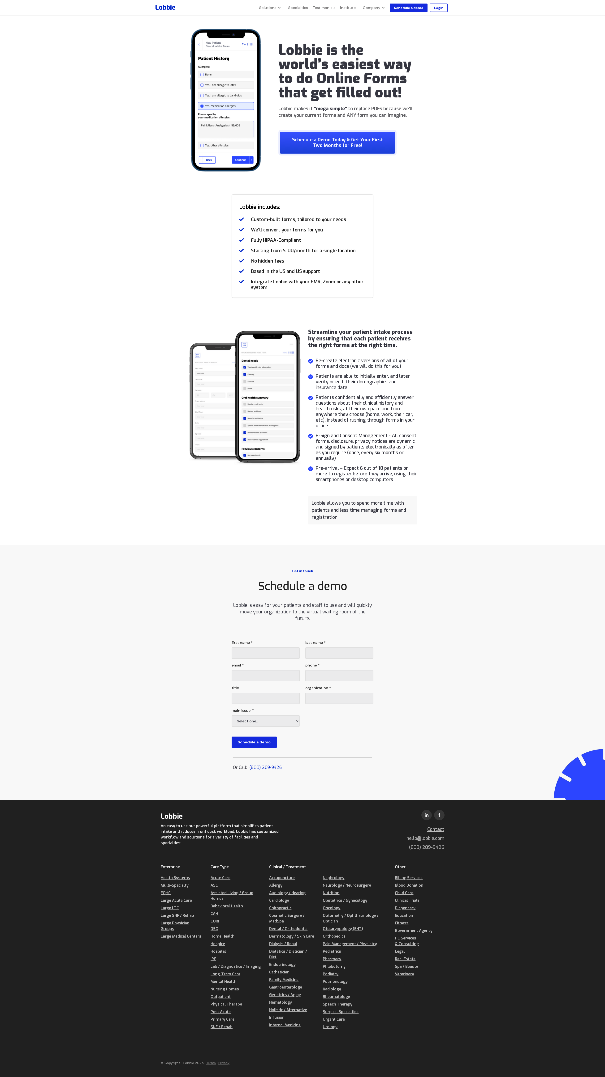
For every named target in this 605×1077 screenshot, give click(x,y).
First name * (242, 642)
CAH (214, 913)
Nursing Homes (225, 989)
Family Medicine (283, 979)
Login (438, 8)
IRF (213, 958)
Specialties (298, 7)
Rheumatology (336, 996)
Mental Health (223, 981)
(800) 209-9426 (265, 767)
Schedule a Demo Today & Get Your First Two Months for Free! (337, 143)
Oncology (331, 907)
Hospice (218, 943)
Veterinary (404, 974)
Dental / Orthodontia (288, 928)
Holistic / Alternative (288, 1009)
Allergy (275, 885)
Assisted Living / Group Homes (232, 895)
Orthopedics (334, 936)
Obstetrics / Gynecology (345, 900)
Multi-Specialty (175, 885)
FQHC (166, 892)
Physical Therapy (226, 1004)
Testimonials (324, 7)
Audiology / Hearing (287, 892)
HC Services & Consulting (407, 941)
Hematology (280, 1002)
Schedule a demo (408, 8)
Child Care (404, 892)
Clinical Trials (407, 900)
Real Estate (405, 958)
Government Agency (413, 930)
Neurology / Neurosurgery (347, 885)
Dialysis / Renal (283, 943)
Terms (211, 1063)
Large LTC (170, 907)
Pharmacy (332, 958)
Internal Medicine (285, 1025)
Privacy (223, 1063)
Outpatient (221, 996)
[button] (270, 7)
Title (235, 687)
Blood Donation (409, 885)
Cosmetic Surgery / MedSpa (287, 918)
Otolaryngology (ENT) (343, 928)
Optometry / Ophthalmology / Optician (351, 918)
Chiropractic (280, 907)
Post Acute (221, 1011)
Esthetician (279, 972)
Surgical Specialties (341, 1011)
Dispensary (405, 907)
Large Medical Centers (181, 936)
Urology (330, 1026)
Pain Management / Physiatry (350, 943)
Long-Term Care (225, 974)
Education (404, 915)
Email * (238, 665)
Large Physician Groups (175, 926)
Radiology (332, 989)
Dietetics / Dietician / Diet (288, 954)
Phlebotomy (334, 966)
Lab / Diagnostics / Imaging (236, 966)
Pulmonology (335, 981)
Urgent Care (334, 1019)
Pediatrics (332, 951)
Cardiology (279, 900)
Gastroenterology (285, 987)
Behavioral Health (227, 906)
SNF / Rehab (222, 1026)
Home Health (222, 936)
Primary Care (222, 1019)
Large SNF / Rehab (177, 915)
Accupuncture (282, 877)
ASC (214, 885)
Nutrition (331, 892)
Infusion (277, 1017)
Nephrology (333, 877)
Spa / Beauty (406, 966)
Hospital (218, 951)
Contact (435, 829)
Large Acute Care (176, 900)
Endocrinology (282, 964)
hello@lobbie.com (425, 838)
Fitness (401, 923)
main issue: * (243, 710)
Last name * (315, 642)
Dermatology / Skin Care (291, 936)
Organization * (318, 687)
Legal (400, 951)
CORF (215, 921)
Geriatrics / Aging (285, 994)
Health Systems (175, 877)
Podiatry (330, 974)
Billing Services (409, 877)
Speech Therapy (337, 1004)
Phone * (312, 665)
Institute (348, 7)
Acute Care (220, 877)
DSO (214, 928)
